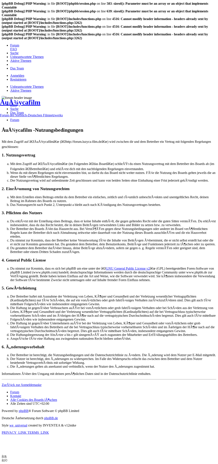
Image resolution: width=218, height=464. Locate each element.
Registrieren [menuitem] (18, 79)
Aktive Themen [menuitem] (20, 90)
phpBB (24, 411)
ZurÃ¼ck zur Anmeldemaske (22, 385)
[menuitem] (14, 45)
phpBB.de (51, 418)
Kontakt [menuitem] (15, 396)
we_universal (18, 425)
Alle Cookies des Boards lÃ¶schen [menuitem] (33, 400)
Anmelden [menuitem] (17, 75)
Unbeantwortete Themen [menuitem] (27, 86)
